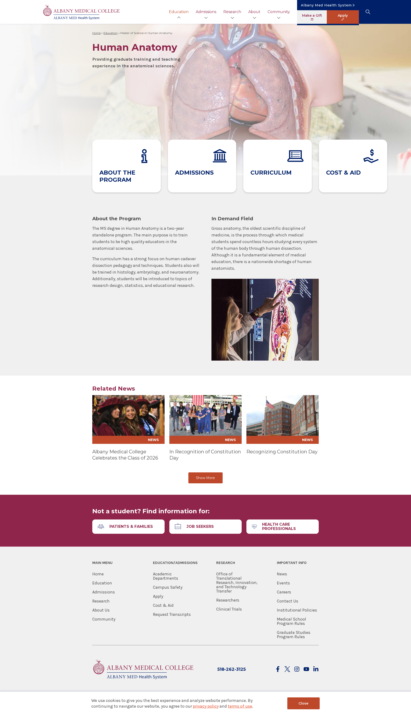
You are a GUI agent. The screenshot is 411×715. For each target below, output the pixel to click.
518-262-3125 (231, 669)
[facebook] (278, 669)
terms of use (240, 706)
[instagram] (297, 669)
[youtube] (306, 669)
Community (279, 12)
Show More (205, 478)
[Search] (368, 12)
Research (232, 12)
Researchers (227, 600)
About (254, 12)
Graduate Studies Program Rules (293, 634)
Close (303, 703)
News (282, 574)
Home (96, 33)
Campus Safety (167, 587)
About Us (101, 610)
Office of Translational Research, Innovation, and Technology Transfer (237, 582)
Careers (284, 592)
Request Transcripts (172, 614)
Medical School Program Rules (291, 621)
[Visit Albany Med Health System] (143, 682)
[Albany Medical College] (81, 12)
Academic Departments (165, 576)
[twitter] (287, 669)
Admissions (206, 12)
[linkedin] (316, 669)
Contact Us (287, 601)
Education (179, 12)
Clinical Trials (229, 609)
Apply (158, 596)
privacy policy (206, 706)
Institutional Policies (297, 610)
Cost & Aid (163, 605)
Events (283, 583)
